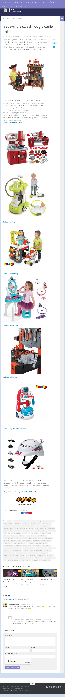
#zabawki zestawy (38, 550)
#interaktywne (36, 540)
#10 (26, 533)
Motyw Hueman (26, 690)
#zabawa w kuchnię (8, 523)
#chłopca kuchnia (30, 558)
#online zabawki (14, 535)
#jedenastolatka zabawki (49, 558)
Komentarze (11, 599)
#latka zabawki (51, 528)
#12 (15, 543)
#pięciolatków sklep (30, 535)
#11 (26, 543)
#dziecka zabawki (39, 528)
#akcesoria (28, 560)
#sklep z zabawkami (17, 521)
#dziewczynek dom (43, 553)
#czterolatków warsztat (41, 548)
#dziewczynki (41, 531)
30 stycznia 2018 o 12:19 (27, 604)
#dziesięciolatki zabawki (9, 553)
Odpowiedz (11, 614)
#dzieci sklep (38, 543)
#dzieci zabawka (36, 545)
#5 (9, 533)
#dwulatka (45, 543)
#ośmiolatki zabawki (15, 540)
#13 (5, 560)
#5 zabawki (22, 555)
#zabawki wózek (7, 550)
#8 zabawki (21, 560)
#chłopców (48, 533)
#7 (22, 533)
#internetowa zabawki (21, 553)
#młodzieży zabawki (46, 545)
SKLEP (10, 2)
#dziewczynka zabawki (38, 538)
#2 (27, 528)
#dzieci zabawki (7, 531)
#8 (54, 531)
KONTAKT (5, 6)
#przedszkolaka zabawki (29, 548)
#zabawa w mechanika (9, 526)
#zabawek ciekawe (8, 543)
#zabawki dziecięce (8, 558)
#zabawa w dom (26, 523)
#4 (13, 531)
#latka (5, 533)
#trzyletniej (18, 538)
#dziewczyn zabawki (16, 533)
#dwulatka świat (39, 558)
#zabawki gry (50, 555)
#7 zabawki (35, 560)
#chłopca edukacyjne (46, 540)
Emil (8, 36)
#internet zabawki (41, 555)
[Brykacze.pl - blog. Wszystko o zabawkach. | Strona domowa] (16, 10)
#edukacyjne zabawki (20, 528)
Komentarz (8, 636)
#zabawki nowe (47, 550)
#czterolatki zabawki (41, 535)
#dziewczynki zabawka (17, 548)
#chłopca (42, 533)
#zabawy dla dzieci (41, 521)
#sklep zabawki (51, 548)
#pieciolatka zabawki (28, 550)
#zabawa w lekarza (20, 526)
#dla (37, 526)
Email (33, 647)
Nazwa (7, 647)
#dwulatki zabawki (27, 531)
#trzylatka (36, 533)
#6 (29, 533)
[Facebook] (22, 513)
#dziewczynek (49, 531)
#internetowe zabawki (12, 560)
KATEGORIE (18, 2)
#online (24, 545)
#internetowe (18, 545)
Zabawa (19, 19)
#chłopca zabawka (49, 538)
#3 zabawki (30, 543)
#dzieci (34, 531)
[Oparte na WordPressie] (11, 690)
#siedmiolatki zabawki (27, 540)
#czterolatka (20, 543)
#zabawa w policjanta (36, 523)
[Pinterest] (30, 513)
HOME (4, 2)
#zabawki (9, 521)
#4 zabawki (15, 555)
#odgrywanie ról (50, 521)
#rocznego (31, 528)
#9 (32, 533)
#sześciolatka (7, 548)
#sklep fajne (6, 535)
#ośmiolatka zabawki (31, 555)
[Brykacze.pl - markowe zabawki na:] (47, 687)
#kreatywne (26, 521)
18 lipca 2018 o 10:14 (23, 617)
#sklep (29, 545)
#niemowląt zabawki (8, 528)
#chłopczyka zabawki (32, 553)
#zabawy (33, 521)
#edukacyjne (18, 531)
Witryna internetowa (11, 653)
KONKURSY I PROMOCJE (33, 2)
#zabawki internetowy (19, 558)
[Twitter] (24, 513)
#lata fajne (22, 535)
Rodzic (12, 19)
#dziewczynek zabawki (45, 526)
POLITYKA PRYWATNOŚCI (19, 6)
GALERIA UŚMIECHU (49, 2)
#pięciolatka (6, 540)
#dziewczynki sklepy (8, 545)
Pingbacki (24, 599)
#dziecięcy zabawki (17, 550)
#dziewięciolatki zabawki (44, 560)
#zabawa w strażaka (47, 523)
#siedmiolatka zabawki (9, 538)
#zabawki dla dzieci (30, 526)
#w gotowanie (17, 523)
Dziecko (6, 19)
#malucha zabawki (27, 538)
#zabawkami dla (7, 555)
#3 (45, 528)
